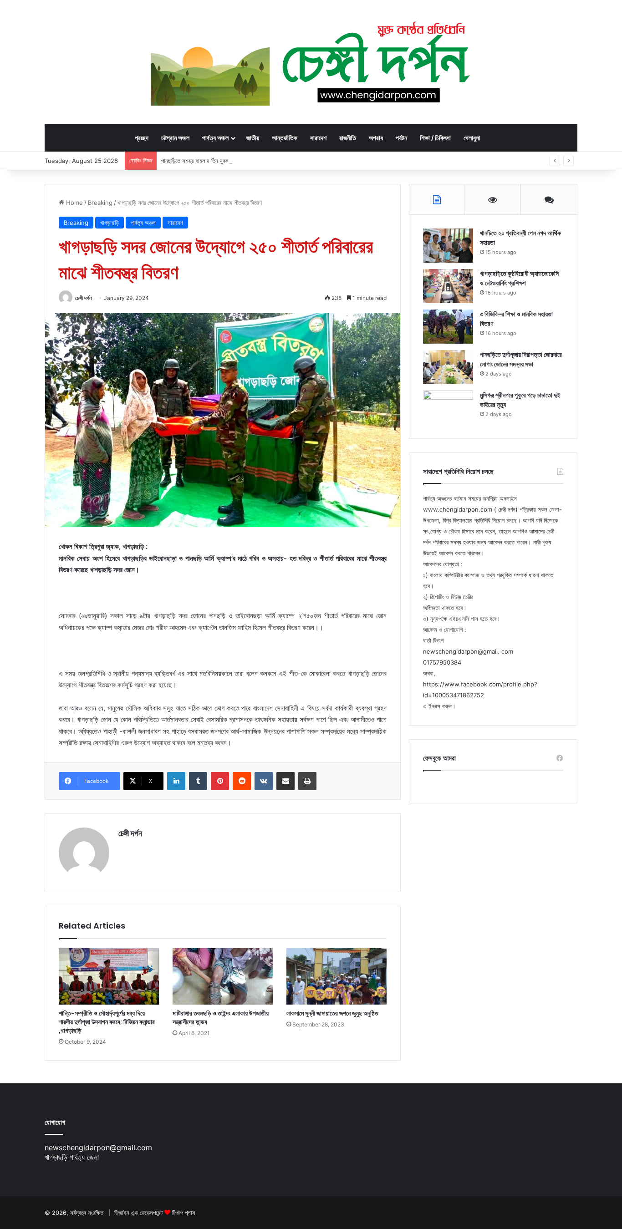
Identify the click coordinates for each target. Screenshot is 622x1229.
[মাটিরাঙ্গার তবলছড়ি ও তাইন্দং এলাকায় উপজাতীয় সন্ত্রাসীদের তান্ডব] (223, 976)
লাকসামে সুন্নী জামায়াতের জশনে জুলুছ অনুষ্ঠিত (332, 1013)
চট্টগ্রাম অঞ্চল (175, 138)
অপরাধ (376, 138)
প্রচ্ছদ (141, 138)
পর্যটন (401, 138)
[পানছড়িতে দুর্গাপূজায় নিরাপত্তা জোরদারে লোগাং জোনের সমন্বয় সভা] (448, 367)
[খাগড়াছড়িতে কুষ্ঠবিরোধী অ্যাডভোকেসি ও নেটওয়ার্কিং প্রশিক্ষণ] (448, 286)
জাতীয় (252, 138)
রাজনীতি (347, 138)
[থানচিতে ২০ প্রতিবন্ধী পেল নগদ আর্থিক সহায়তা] (448, 246)
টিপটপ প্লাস (183, 1212)
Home (73, 202)
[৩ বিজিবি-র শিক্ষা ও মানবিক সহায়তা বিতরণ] (448, 327)
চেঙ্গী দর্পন (83, 298)
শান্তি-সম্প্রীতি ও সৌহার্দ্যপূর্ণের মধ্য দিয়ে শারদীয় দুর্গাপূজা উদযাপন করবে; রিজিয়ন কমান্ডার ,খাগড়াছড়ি (107, 1022)
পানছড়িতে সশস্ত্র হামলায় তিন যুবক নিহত (200, 160)
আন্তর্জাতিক (284, 138)
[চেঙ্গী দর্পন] (311, 62)
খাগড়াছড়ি (109, 222)
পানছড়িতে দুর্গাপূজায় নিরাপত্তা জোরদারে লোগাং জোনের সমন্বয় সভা (521, 359)
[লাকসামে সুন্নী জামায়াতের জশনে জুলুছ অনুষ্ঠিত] (336, 976)
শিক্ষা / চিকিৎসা (435, 138)
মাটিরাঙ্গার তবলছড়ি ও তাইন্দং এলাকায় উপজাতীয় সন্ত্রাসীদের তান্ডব (221, 1017)
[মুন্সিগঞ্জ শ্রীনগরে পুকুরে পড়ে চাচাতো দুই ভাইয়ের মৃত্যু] (448, 408)
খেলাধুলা (472, 138)
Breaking (100, 202)
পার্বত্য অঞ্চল (215, 138)
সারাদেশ (318, 138)
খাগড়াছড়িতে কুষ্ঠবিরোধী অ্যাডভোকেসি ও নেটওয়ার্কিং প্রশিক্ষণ (519, 278)
